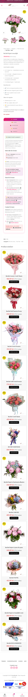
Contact (14, 131)
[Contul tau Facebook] (11, 668)
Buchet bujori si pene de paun (14, 547)
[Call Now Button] (24, 684)
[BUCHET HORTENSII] (14, 436)
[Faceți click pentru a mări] (3, 32)
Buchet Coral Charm (14, 416)
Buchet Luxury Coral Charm (14, 276)
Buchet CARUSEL (14, 512)
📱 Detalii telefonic (14, 222)
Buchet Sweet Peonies (14, 346)
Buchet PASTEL (14, 578)
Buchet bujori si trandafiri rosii (14, 613)
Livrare (14, 119)
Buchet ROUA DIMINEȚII (14, 643)
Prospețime (14, 125)
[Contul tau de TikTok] (3, 2)
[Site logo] (13, 5)
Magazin (14, 48)
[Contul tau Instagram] (14, 668)
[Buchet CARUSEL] (14, 501)
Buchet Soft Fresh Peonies (14, 381)
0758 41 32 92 (10, 0)
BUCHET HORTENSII (14, 447)
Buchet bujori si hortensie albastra (14, 482)
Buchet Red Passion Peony (14, 311)
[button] (2, 22)
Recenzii (14, 128)
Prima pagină (7, 48)
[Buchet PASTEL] (14, 566)
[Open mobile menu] (1, 5)
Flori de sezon (20, 48)
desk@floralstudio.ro (19, 0)
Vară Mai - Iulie (9, 50)
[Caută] (24, 5)
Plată (14, 122)
